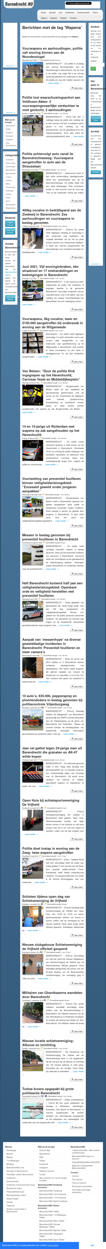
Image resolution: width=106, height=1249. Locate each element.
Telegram (9, 132)
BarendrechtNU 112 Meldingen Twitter (52, 1216)
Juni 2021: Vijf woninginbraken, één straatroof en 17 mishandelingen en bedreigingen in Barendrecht (50, 270)
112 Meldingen (12, 1160)
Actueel (52, 12)
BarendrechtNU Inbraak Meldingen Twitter (49, 1225)
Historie (9, 180)
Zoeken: (94, 61)
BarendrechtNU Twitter (49, 1211)
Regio (8, 197)
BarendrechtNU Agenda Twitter (53, 1230)
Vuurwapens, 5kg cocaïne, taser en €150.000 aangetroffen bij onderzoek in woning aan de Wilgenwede (52, 322)
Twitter (8, 129)
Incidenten (69, 12)
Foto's (95, 12)
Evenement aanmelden (82, 1186)
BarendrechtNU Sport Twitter (51, 1239)
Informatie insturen (11, 231)
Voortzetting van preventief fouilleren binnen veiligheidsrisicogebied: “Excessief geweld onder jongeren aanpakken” (51, 484)
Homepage (11, 1150)
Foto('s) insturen (79, 1182)
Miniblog (10, 1164)
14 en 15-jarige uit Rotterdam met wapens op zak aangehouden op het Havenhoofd (50, 430)
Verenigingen (10, 204)
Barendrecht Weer (96, 118)
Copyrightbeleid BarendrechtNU (86, 1162)
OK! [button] (92, 1245)
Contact (73, 18)
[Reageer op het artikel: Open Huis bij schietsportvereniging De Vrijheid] (45, 807)
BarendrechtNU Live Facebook (52, 1194)
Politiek (8, 194)
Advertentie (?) (10, 66)
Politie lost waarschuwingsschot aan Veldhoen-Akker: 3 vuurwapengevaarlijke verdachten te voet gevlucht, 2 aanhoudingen (51, 103)
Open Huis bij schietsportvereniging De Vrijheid (50, 802)
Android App (44, 1150)
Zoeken (63, 18)
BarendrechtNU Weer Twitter (51, 1220)
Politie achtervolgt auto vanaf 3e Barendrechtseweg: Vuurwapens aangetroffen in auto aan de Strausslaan (47, 159)
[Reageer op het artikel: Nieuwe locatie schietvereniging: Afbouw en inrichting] (41, 1048)
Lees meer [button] (53, 1245)
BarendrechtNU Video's (11, 298)
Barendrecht (10, 170)
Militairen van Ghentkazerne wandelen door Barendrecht (52, 994)
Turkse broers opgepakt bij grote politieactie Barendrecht (48, 1090)
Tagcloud (10, 1205)
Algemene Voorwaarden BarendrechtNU (82, 1166)
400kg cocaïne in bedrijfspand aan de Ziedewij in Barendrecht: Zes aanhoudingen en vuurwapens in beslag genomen (51, 216)
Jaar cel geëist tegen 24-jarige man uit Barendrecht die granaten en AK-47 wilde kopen (52, 752)
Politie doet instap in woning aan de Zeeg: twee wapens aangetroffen (50, 850)
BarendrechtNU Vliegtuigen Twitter (51, 1235)
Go (93, 68)
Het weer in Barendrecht (17, 1171)
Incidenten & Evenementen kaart (20, 1184)
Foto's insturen (10, 223)
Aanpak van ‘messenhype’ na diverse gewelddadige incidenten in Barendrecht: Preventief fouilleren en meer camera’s (51, 645)
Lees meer (77, 88)
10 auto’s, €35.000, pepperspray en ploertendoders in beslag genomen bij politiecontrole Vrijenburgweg (52, 699)
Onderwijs (9, 190)
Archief (96, 172)
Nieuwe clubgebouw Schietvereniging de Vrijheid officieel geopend (52, 946)
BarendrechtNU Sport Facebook (53, 1201)
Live (60, 12)
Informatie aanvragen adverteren (81, 1191)
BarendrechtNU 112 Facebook (52, 1197)
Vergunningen (12, 1198)
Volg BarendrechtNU (10, 144)
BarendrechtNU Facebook (50, 1190)
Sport (8, 201)
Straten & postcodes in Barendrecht (16, 1210)
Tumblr (42, 1174)
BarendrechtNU (10, 173)
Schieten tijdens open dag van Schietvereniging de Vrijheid (46, 898)
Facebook (9, 136)
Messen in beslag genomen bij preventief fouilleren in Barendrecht (50, 537)
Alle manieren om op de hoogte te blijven (53, 1179)
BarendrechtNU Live (15, 1167)
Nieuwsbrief (10, 125)
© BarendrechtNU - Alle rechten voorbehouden (86, 1151)
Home (43, 12)
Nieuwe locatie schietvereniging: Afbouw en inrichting (48, 1042)
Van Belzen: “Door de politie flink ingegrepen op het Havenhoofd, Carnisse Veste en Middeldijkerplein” (51, 375)
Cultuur (8, 177)
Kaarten (53, 18)
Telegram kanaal (46, 1171)
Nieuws (9, 1157)
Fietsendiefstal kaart (15, 1191)
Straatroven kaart (14, 1188)
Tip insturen (77, 1179)
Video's (44, 18)
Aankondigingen (10, 166)
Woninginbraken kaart (16, 1195)
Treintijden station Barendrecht (19, 1174)
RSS (41, 1157)
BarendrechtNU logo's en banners (83, 1157)
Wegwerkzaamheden (10, 208)
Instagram (9, 139)
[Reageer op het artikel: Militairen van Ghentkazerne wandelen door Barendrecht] (48, 1000)
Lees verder (55, 83)
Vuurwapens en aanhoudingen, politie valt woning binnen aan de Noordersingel (52, 52)
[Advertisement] (15, 44)
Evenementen (83, 12)
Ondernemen (10, 187)
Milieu (8, 184)
